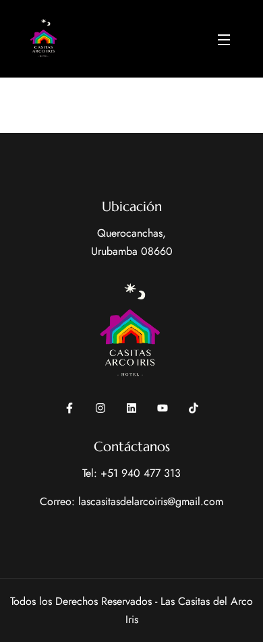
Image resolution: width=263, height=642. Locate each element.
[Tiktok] (193, 408)
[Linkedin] (131, 408)
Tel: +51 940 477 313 (131, 473)
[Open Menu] (224, 39)
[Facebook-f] (69, 408)
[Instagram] (100, 408)
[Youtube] (162, 408)
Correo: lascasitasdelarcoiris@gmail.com (131, 501)
